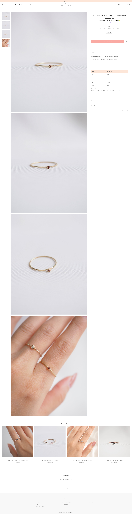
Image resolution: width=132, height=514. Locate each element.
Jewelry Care (66, 500)
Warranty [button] (93, 100)
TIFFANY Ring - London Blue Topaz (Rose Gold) (17, 460)
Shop (11, 4)
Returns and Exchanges (66, 502)
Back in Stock (18, 4)
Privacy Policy (40, 504)
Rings (7, 9)
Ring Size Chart (66, 498)
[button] (1, 445)
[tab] (109, 52)
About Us (40, 498)
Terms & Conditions (40, 506)
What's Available (28, 4)
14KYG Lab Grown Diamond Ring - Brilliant (82, 460)
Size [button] (92, 66)
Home (3, 9)
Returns (95, 110)
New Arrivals (5, 4)
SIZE (109, 26)
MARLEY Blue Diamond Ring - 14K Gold (114, 460)
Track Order (66, 504)
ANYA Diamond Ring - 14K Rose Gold (50, 460)
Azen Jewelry (109, 13)
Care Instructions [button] (95, 96)
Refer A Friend (92, 502)
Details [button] (92, 52)
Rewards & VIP (92, 500)
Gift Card (92, 498)
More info (117, 22)
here (106, 90)
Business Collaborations (40, 500)
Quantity (109, 32)
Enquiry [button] (93, 105)
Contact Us (40, 502)
